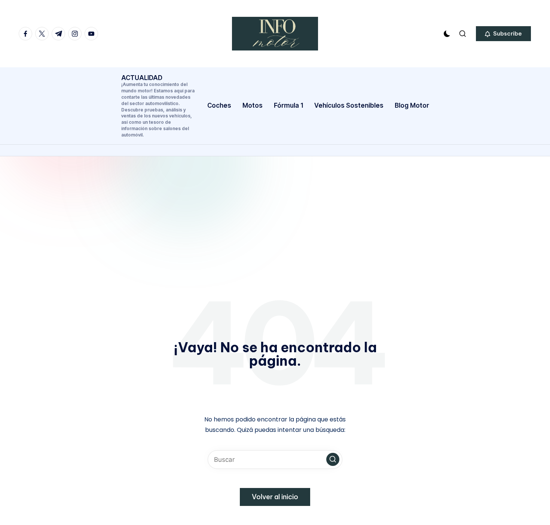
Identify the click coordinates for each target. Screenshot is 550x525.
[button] (503, 34)
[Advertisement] (275, 212)
